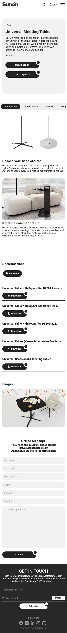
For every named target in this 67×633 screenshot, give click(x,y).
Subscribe (33, 606)
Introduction (11, 106)
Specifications (31, 106)
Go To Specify (22, 74)
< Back (8, 25)
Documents (12, 273)
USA (55, 4)
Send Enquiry (22, 65)
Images (49, 106)
